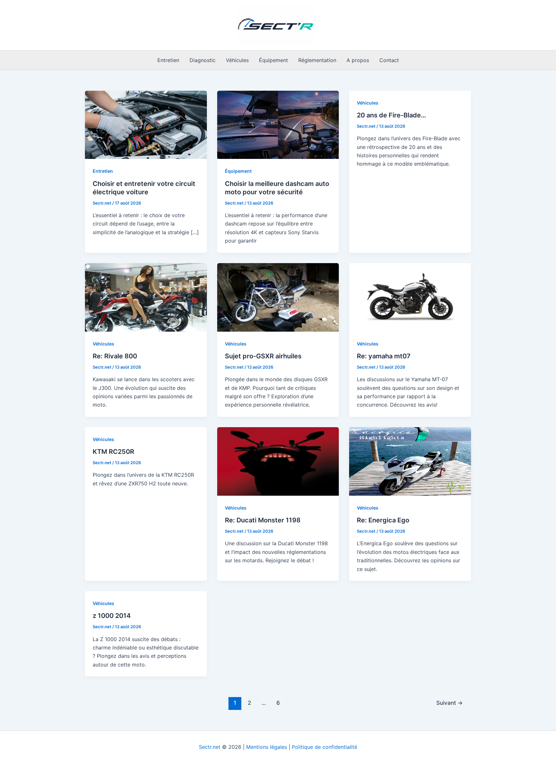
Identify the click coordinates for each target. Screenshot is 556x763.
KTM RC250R (113, 451)
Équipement (273, 60)
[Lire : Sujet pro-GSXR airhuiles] (278, 297)
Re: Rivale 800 (115, 356)
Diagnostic (203, 60)
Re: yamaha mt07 (384, 356)
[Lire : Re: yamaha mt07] (410, 297)
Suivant (449, 702)
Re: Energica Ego (383, 520)
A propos (358, 60)
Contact (389, 60)
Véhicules (237, 60)
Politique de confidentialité (324, 747)
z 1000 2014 (112, 616)
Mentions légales (266, 747)
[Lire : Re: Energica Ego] (410, 461)
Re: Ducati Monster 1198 (263, 520)
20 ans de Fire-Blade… (391, 115)
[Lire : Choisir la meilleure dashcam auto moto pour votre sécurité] (278, 124)
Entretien (168, 60)
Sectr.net (209, 747)
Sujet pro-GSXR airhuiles (263, 356)
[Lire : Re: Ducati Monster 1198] (278, 461)
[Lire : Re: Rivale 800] (146, 297)
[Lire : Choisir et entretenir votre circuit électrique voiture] (146, 124)
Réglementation (317, 60)
